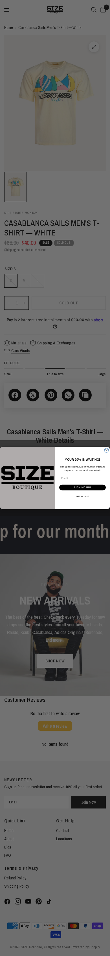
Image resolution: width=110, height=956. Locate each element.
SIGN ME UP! (82, 487)
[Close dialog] (106, 450)
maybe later (82, 496)
